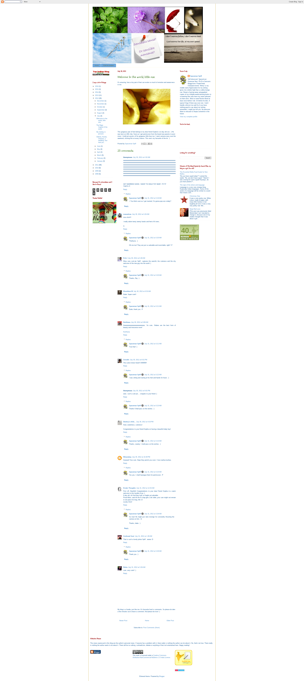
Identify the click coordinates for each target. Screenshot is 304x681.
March (99, 155)
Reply (125, 189)
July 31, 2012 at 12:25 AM (145, 488)
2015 (97, 89)
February (100, 158)
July (98, 116)
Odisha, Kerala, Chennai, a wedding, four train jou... (101, 139)
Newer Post (123, 620)
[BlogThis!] (144, 144)
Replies (128, 194)
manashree (127, 214)
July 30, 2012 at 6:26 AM (140, 214)
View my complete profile (188, 117)
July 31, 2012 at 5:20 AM (153, 238)
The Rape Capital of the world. (101, 127)
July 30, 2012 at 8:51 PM (138, 360)
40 (185, 230)
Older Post (170, 620)
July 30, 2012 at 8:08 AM (139, 322)
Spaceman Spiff (135, 198)
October (100, 107)
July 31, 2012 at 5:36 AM (136, 567)
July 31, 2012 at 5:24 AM (153, 472)
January (100, 161)
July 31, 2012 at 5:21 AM (153, 306)
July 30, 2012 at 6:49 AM (136, 258)
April (99, 152)
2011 (97, 165)
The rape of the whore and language (192, 185)
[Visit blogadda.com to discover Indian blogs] (179, 671)
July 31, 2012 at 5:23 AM (153, 405)
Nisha (125, 567)
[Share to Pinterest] (151, 144)
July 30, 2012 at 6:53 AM (142, 291)
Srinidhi (126, 360)
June (99, 146)
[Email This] (142, 144)
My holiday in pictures (101, 133)
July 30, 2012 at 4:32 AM (141, 157)
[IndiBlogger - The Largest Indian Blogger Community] (183, 665)
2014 (97, 92)
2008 (97, 174)
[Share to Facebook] (149, 144)
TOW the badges (108, 65)
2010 (97, 168)
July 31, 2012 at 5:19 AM (153, 198)
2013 (97, 95)
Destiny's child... (129, 422)
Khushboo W (128, 291)
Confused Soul (128, 536)
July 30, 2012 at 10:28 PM (141, 457)
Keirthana (126, 322)
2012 (97, 98)
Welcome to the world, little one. (101, 120)
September (101, 110)
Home (97, 65)
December (100, 101)
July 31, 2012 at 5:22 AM (153, 375)
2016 (97, 86)
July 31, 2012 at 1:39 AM (143, 536)
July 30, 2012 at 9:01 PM (141, 391)
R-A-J (125, 258)
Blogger (161, 676)
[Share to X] (147, 144)
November (100, 104)
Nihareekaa (127, 457)
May (98, 149)
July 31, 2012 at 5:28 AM (153, 514)
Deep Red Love (195, 209)
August (99, 113)
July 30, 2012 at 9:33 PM (144, 422)
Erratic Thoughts (129, 488)
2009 (97, 171)
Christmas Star (195, 196)
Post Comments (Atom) (151, 627)
